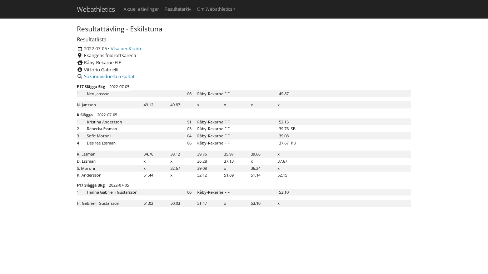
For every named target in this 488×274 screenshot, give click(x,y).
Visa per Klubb (126, 48)
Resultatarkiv (178, 9)
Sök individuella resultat (109, 76)
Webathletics (96, 9)
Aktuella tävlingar (141, 9)
